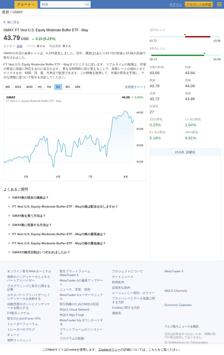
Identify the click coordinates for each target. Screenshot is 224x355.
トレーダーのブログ (21, 329)
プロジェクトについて (127, 271)
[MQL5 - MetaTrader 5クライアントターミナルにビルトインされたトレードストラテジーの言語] (8, 4)
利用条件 (118, 282)
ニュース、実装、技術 (75, 289)
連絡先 (116, 313)
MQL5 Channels (175, 290)
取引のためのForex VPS (23, 318)
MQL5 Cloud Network (74, 309)
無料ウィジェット (19, 340)
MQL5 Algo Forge (72, 315)
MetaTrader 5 (173, 271)
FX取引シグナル (18, 313)
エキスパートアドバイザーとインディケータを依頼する (28, 296)
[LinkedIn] (195, 320)
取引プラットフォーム (76, 273)
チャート (13, 335)
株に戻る (13, 22)
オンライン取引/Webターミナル (29, 271)
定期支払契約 (121, 287)
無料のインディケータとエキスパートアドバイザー (28, 278)
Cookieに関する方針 (126, 307)
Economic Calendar (178, 305)
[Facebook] (167, 320)
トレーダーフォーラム (22, 324)
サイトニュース (122, 276)
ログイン (176, 4)
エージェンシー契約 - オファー (133, 293)
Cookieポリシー (109, 349)
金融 (19, 46)
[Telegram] (174, 320)
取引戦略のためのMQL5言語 (79, 304)
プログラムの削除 (72, 338)
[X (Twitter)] (181, 320)
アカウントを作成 (199, 4)
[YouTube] (188, 320)
